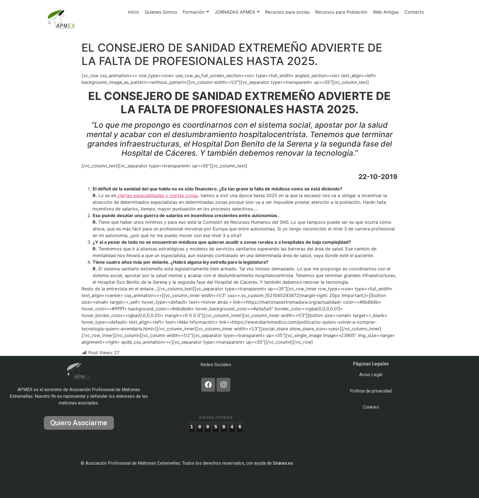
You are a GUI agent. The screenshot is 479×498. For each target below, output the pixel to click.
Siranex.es (283, 463)
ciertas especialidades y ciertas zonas (157, 195)
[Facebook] (208, 385)
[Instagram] (223, 385)
